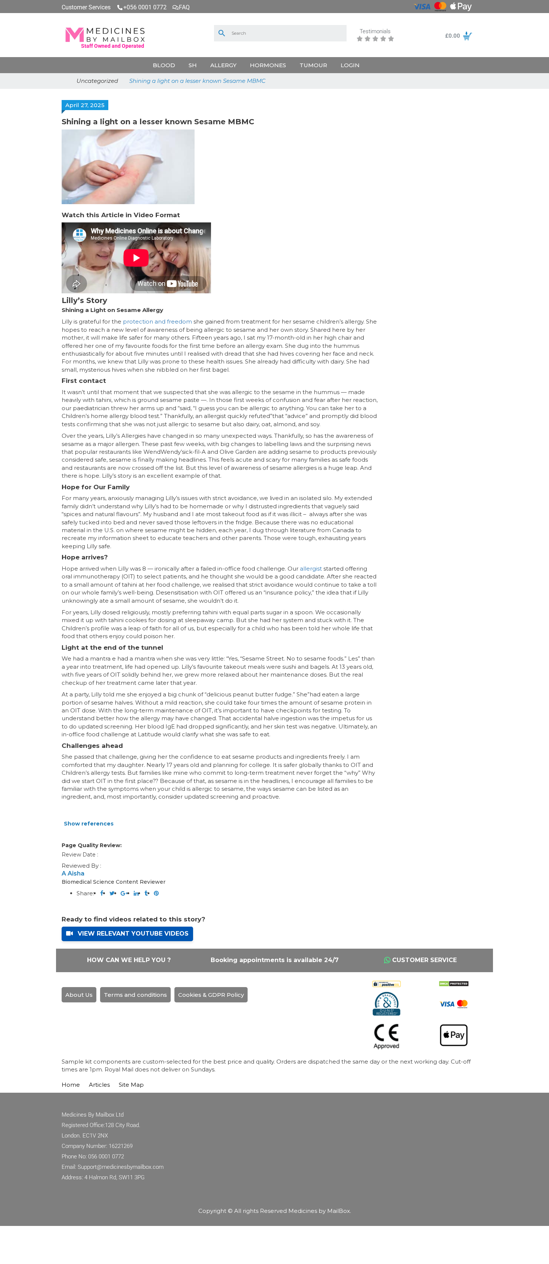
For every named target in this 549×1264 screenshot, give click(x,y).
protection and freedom (157, 321)
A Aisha (73, 873)
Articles (99, 1084)
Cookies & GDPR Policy (211, 994)
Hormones (268, 65)
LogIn (350, 65)
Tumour (313, 65)
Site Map (131, 1084)
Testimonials (375, 32)
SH (193, 65)
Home (71, 1084)
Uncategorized (97, 80)
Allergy (223, 65)
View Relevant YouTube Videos (132, 933)
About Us (79, 994)
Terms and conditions (135, 994)
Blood (164, 65)
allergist (311, 568)
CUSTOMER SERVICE (424, 960)
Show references (89, 823)
